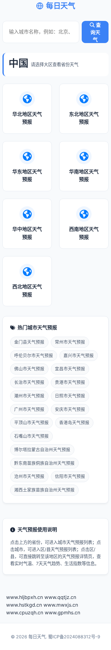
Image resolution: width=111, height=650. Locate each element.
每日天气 (60, 5)
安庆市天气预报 (70, 409)
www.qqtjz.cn (60, 597)
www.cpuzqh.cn (24, 612)
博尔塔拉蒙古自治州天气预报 (42, 449)
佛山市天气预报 (29, 368)
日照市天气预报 (70, 395)
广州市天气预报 (29, 409)
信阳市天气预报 (70, 476)
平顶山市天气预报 (31, 422)
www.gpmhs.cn (62, 612)
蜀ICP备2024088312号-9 (74, 636)
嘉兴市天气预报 (79, 355)
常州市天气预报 (70, 341)
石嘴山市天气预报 (31, 436)
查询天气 (95, 32)
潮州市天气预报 (29, 395)
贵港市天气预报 (70, 382)
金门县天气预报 (29, 341)
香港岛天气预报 (74, 422)
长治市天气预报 (29, 382)
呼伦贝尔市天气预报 (33, 355)
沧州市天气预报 (29, 476)
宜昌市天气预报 (70, 368)
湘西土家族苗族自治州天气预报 (44, 489)
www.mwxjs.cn (60, 605)
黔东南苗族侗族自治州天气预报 (44, 463)
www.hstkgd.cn (24, 605)
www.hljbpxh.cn (24, 597)
